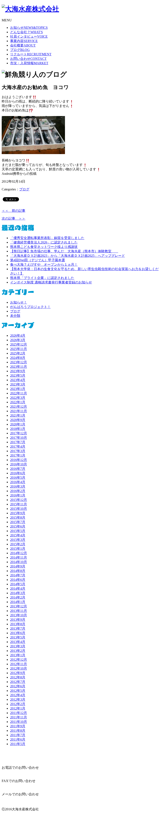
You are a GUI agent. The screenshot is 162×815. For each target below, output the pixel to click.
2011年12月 (18, 713)
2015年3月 (17, 540)
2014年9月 (17, 566)
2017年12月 (18, 433)
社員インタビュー (29, 36)
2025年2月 (17, 353)
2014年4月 (17, 588)
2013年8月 (17, 624)
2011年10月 (18, 721)
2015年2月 (17, 544)
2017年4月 (17, 446)
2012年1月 (17, 708)
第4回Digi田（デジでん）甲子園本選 (37, 260)
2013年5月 (17, 637)
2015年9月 (17, 513)
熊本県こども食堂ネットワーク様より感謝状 (44, 247)
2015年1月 (17, 548)
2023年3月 (17, 384)
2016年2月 (17, 491)
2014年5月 (17, 584)
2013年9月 (17, 619)
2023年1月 (17, 389)
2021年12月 (18, 406)
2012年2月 (17, 704)
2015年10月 (18, 508)
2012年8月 (17, 677)
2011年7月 (17, 735)
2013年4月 (17, 642)
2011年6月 (17, 739)
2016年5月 (17, 477)
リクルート (30, 54)
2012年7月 (17, 682)
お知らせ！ (18, 302)
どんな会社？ (26, 32)
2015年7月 (17, 522)
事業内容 (24, 41)
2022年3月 (17, 397)
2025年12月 (18, 344)
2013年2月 (17, 650)
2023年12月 (18, 362)
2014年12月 (18, 553)
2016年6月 (17, 473)
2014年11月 (18, 557)
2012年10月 (18, 668)
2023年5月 (17, 375)
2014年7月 (17, 575)
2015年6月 (17, 526)
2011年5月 (17, 744)
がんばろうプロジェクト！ (30, 307)
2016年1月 (17, 495)
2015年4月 (17, 535)
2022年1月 (17, 402)
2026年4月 (17, 335)
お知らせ (29, 27)
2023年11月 (18, 366)
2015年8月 (17, 517)
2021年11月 (18, 411)
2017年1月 (17, 455)
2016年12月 (18, 460)
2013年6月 (17, 633)
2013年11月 (18, 611)
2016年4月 (17, 482)
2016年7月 (17, 468)
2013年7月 (17, 628)
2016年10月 (18, 464)
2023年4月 (17, 380)
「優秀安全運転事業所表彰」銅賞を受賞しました (47, 238)
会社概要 (23, 45)
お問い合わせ (28, 58)
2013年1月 (17, 655)
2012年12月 (18, 659)
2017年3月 (17, 451)
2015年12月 (18, 500)
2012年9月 (17, 673)
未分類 (15, 315)
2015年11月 (18, 504)
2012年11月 (18, 664)
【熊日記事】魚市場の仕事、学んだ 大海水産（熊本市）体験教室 (64, 251)
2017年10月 (18, 437)
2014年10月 (18, 562)
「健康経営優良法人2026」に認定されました (44, 242)
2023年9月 (17, 371)
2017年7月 (17, 442)
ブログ (20, 50)
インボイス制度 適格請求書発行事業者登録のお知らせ (51, 282)
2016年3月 (17, 486)
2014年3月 (17, 593)
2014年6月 (17, 579)
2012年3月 (17, 699)
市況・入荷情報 (29, 63)
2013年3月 (17, 646)
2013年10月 (18, 615)
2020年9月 (17, 420)
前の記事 (13, 210)
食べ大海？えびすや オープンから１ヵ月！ (44, 264)
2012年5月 (17, 690)
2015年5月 (17, 531)
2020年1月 (17, 424)
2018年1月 (17, 429)
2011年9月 (17, 726)
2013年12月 (18, 606)
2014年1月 (17, 602)
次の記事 (13, 218)
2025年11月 (18, 349)
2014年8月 (17, 571)
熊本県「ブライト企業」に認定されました (42, 278)
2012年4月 (17, 695)
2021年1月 (17, 415)
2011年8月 (17, 730)
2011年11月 (18, 717)
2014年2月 (17, 597)
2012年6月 (17, 686)
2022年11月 (18, 393)
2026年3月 (17, 340)
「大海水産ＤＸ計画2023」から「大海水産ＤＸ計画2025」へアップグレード (67, 255)
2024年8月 (17, 358)
